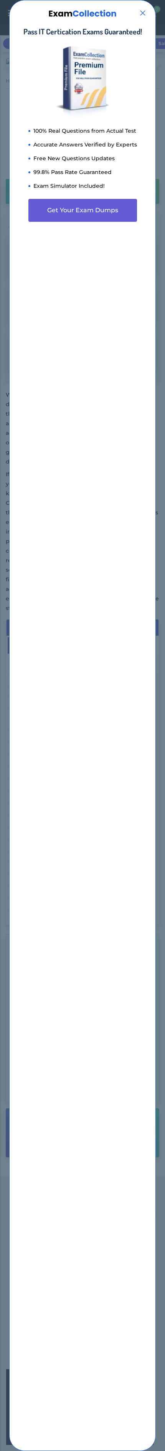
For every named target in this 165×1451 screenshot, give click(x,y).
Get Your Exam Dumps (82, 210)
